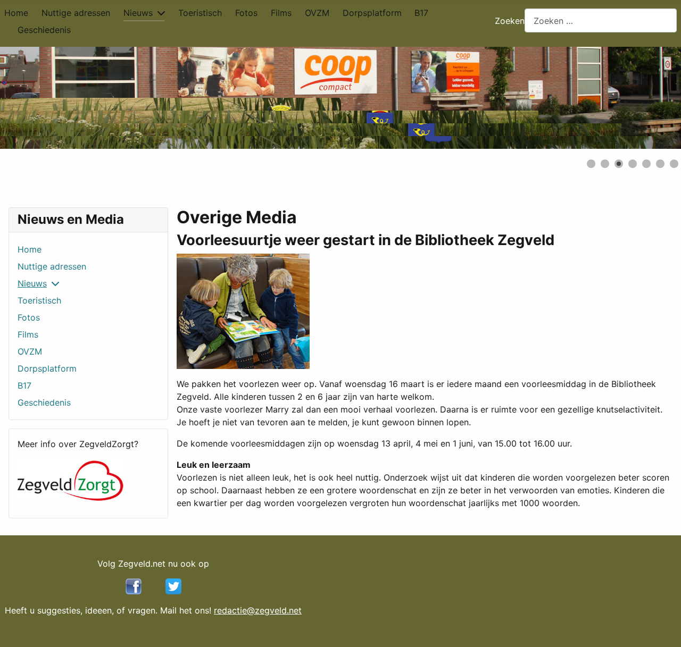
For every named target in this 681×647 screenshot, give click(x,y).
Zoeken (510, 20)
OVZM (317, 12)
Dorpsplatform (372, 12)
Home (16, 12)
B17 (421, 12)
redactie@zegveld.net (258, 610)
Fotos (246, 12)
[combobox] (601, 20)
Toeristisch (200, 12)
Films (281, 12)
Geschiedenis (44, 29)
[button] (648, 97)
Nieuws (138, 12)
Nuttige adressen (75, 12)
